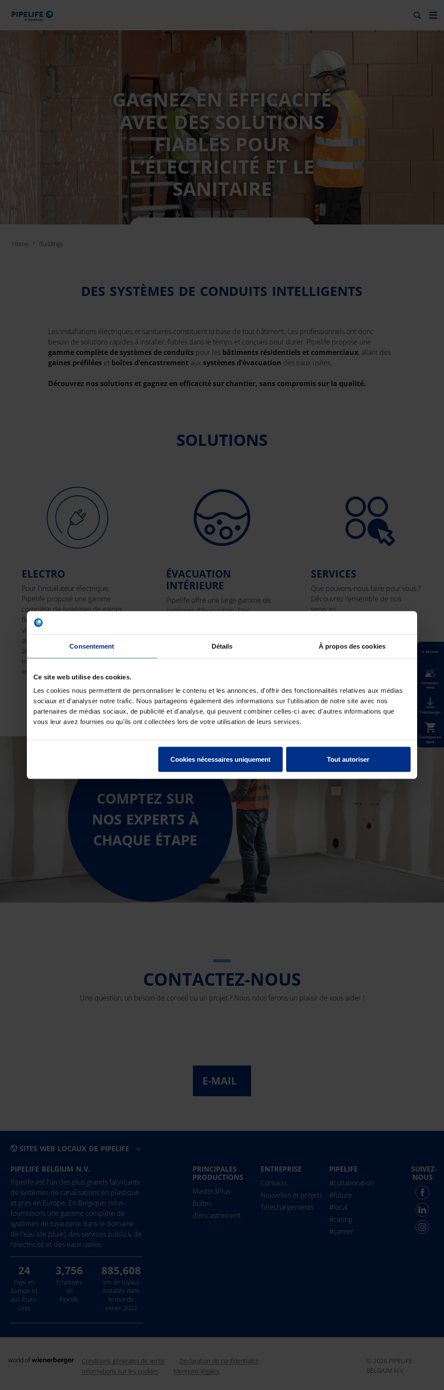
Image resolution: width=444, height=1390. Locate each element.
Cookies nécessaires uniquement (220, 759)
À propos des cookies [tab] (352, 646)
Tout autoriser (348, 759)
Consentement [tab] (91, 646)
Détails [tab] (222, 646)
